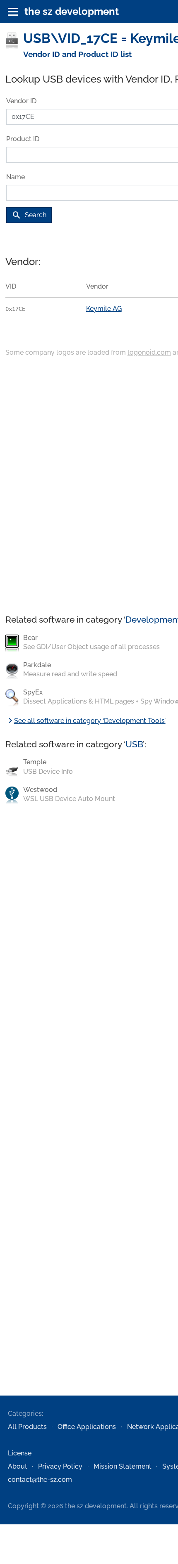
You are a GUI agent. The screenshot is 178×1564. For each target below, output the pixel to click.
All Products (27, 1427)
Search (29, 215)
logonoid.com (149, 352)
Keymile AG (104, 309)
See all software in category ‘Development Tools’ (85, 721)
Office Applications (87, 1427)
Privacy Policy (60, 1466)
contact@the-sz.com (40, 1479)
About (17, 1466)
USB (134, 744)
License (19, 1453)
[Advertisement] (89, 486)
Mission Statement (123, 1466)
